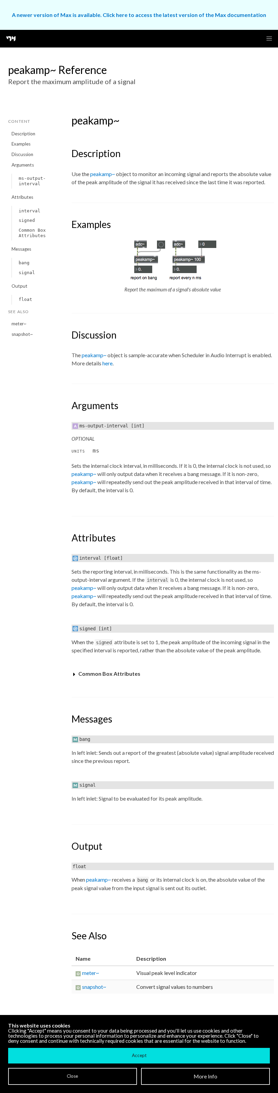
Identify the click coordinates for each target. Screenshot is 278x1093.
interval (29, 210)
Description (23, 133)
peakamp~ (102, 174)
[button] (269, 38)
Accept (139, 1055)
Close (72, 1076)
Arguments (23, 165)
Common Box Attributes (32, 233)
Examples (21, 144)
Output (19, 286)
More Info (205, 1076)
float (25, 299)
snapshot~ (22, 334)
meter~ (19, 323)
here (107, 363)
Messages (21, 249)
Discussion (22, 154)
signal (27, 272)
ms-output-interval (32, 181)
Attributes (22, 197)
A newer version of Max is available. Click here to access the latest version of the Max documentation (139, 15)
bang (24, 262)
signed (27, 220)
